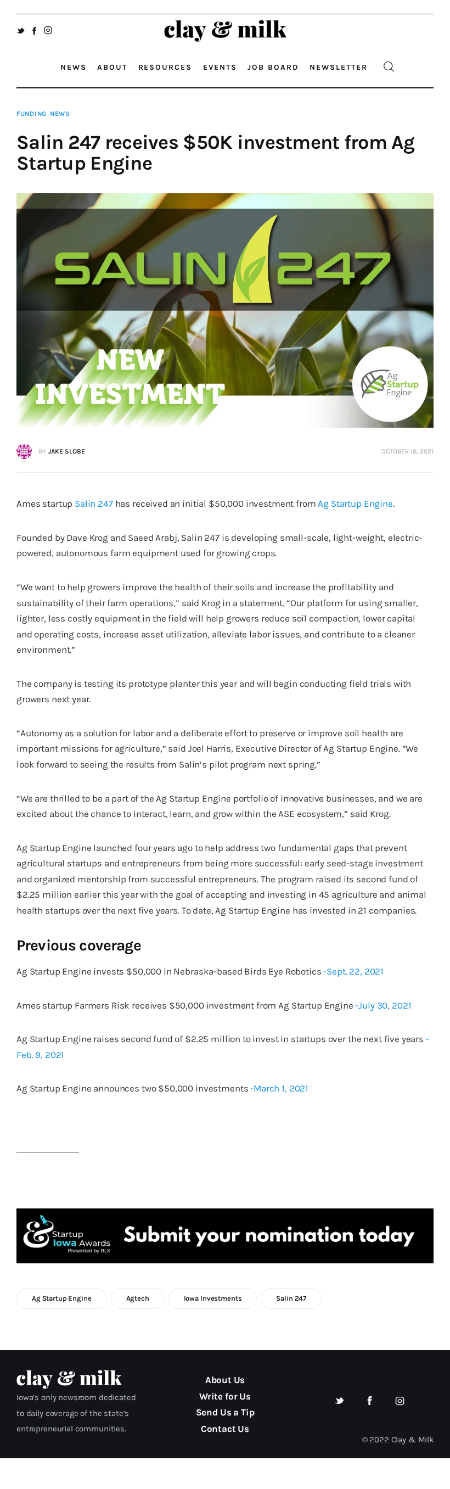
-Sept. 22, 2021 (353, 971)
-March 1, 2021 (279, 1088)
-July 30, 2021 (383, 1005)
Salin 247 (94, 503)
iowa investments (213, 1298)
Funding (31, 113)
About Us (225, 1379)
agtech (137, 1298)
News (60, 113)
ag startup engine (62, 1298)
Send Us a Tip (225, 1412)
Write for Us (225, 1396)
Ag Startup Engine (355, 503)
